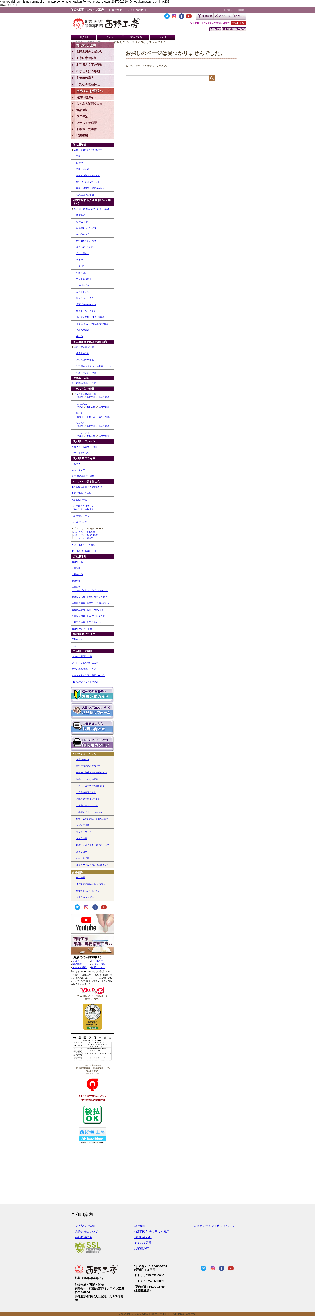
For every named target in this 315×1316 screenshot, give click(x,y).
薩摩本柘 (80, 215)
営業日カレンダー (85, 897)
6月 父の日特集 (79, 499)
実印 (78, 156)
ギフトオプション (80, 453)
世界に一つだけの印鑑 (87, 779)
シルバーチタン (84, 285)
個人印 (83, 37)
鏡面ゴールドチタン (86, 311)
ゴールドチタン (84, 292)
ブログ (75, 961)
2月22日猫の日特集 (81, 493)
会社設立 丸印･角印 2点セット (87, 622)
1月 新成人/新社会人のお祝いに (87, 487)
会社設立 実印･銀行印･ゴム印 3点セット (91, 603)
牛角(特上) (81, 272)
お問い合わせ (135, 9)
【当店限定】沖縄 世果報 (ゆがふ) (92, 323)
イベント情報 (82, 858)
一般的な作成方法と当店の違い (91, 772)
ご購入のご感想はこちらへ (89, 799)
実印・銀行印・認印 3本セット (91, 188)
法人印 (110, 37)
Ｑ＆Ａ (162, 37)
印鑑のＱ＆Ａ (98, 967)
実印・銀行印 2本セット (88, 175)
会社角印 (76, 581)
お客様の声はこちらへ (87, 805)
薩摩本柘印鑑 (82, 353)
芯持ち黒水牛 (82, 253)
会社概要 (117, 9)
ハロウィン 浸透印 (83, 538)
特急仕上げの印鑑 (85, 194)
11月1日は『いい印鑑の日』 (86, 544)
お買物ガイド (82, 759)
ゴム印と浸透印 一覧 (82, 656)
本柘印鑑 (91, 397)
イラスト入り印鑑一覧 (85, 394)
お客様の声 (97, 961)
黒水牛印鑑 (104, 397)
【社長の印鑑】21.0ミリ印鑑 (90, 317)
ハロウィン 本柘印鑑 (84, 532)
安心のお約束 (83, 1237)
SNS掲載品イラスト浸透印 (85, 682)
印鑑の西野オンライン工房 (87, 9)
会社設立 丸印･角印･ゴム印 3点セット (90, 616)
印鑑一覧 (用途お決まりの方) (88, 150)
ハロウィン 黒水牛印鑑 (85, 535)
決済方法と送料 (85, 1225)
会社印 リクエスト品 (82, 628)
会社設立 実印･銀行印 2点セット (88, 609)
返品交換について (86, 1231)
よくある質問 (143, 1242)
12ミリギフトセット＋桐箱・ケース (94, 366)
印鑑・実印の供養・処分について (92, 845)
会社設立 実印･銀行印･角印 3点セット (90, 597)
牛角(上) (80, 266)
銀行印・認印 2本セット (88, 182)
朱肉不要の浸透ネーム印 (84, 383)
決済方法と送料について (88, 766)
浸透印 (79, 397)
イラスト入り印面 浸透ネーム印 (88, 675)
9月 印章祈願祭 (79, 522)
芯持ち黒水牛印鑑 (85, 360)
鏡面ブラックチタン (86, 304)
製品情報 (77, 964)
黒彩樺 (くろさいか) (86, 228)
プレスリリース (84, 832)
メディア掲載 (82, 825)
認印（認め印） (84, 169)
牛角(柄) (80, 260)
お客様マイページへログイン (90, 812)
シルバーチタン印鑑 (86, 372)
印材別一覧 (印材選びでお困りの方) (91, 209)
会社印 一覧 (77, 561)
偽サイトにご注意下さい (88, 891)
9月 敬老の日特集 (80, 515)
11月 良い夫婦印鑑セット (84, 551)
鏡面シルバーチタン (86, 298)
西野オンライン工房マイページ (214, 1225)
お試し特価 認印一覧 (84, 347)
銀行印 (79, 162)
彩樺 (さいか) (82, 221)
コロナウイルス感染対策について (92, 865)
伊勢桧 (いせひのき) (86, 240)
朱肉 (74, 645)
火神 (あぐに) (82, 234)
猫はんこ (80, 413)
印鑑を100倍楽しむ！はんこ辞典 (92, 819)
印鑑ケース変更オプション (85, 446)
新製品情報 (81, 838)
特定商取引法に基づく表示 (151, 1231)
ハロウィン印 (82, 432)
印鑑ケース (77, 463)
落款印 (79, 336)
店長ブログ (81, 852)
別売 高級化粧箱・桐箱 (83, 476)
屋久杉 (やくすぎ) (85, 247)
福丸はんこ (81, 403)
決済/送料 (136, 37)
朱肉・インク (78, 470)
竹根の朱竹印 (82, 330)
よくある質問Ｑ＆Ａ (86, 792)
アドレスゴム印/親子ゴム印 (85, 663)
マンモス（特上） (85, 279)
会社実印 (76, 568)
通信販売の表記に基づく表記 (90, 884)
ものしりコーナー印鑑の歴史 (90, 786)
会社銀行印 (77, 574)
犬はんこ (80, 423)
